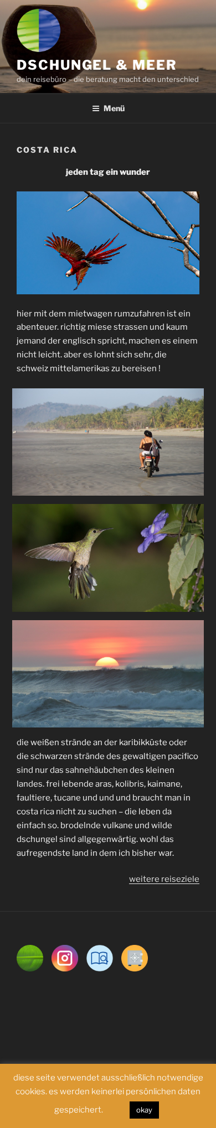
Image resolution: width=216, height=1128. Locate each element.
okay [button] (144, 1109)
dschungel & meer (97, 65)
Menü (114, 108)
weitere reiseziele (164, 879)
